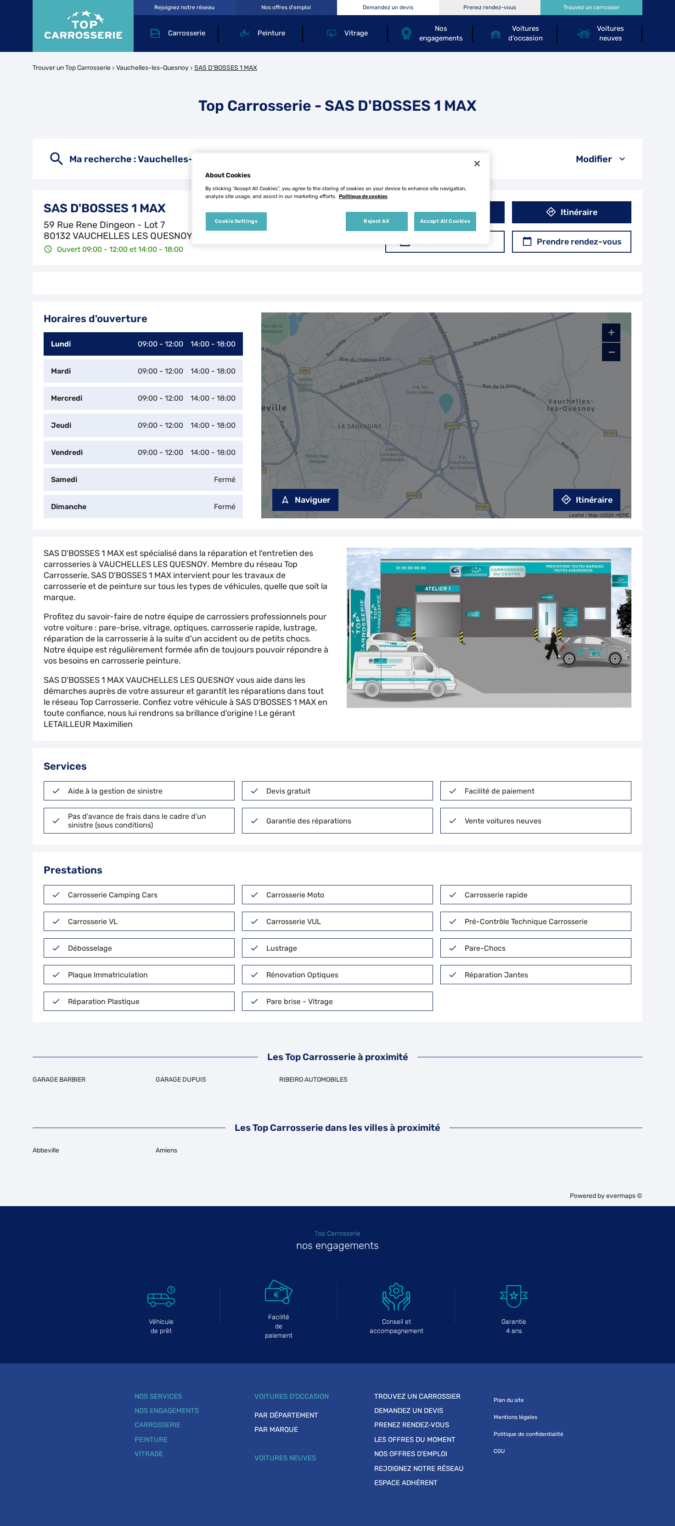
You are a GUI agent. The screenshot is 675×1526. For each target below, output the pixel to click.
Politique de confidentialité (528, 1434)
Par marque (276, 1429)
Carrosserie (157, 1425)
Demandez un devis (408, 1411)
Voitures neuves (285, 1458)
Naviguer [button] (313, 500)
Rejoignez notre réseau (419, 1468)
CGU (499, 1451)
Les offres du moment (415, 1439)
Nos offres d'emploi (410, 1454)
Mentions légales (515, 1417)
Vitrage (149, 1454)
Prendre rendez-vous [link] (579, 242)
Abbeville (46, 1150)
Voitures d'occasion (291, 1396)
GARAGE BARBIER (59, 1080)
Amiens (166, 1150)
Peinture (151, 1439)
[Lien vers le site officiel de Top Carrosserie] (83, 26)
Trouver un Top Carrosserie (72, 68)
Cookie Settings (236, 221)
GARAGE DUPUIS (181, 1080)
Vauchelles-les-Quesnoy (152, 68)
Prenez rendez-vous (411, 1425)
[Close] (477, 163)
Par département (286, 1415)
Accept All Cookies (445, 221)
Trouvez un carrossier (417, 1396)
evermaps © (624, 1196)
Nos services (158, 1396)
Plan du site (509, 1400)
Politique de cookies (363, 196)
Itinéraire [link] (579, 212)
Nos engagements (167, 1411)
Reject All (376, 221)
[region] (340, 198)
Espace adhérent (406, 1483)
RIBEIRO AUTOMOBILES (313, 1080)
